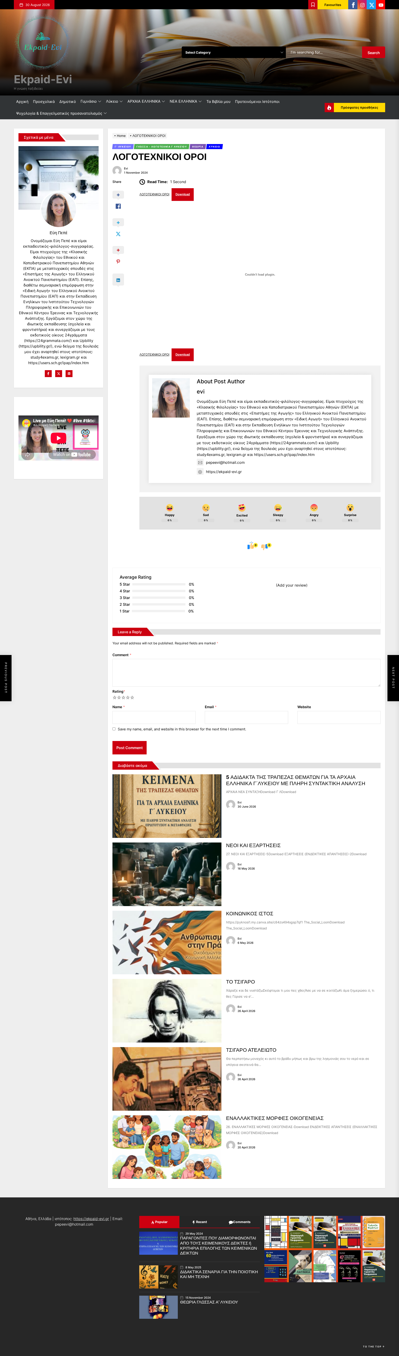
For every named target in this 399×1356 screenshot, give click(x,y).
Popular (161, 1222)
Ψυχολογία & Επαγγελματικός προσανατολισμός (59, 113)
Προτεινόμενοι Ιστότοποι (257, 101)
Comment (121, 655)
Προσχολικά (44, 101)
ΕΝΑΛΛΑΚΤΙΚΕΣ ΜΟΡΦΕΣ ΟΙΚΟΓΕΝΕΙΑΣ (275, 1118)
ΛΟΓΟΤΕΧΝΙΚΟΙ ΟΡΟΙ (154, 194)
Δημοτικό (67, 101)
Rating (118, 691)
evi (126, 168)
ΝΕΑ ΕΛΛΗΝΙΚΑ (183, 101)
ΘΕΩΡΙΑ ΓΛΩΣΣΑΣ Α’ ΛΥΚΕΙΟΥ (209, 1302)
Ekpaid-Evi (43, 79)
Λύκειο (112, 101)
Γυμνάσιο (89, 101)
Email (211, 707)
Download (182, 194)
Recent (201, 1222)
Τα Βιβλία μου (218, 101)
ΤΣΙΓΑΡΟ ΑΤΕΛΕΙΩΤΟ (251, 1050)
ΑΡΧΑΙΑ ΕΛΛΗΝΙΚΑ (143, 101)
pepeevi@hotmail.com (225, 462)
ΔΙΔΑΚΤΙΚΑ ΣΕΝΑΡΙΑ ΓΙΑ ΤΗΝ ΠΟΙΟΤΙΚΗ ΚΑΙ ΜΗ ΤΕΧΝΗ (219, 1274)
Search (374, 52)
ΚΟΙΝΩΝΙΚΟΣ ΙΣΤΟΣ (249, 913)
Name (118, 707)
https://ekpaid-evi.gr (224, 471)
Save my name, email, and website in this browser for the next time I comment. (182, 729)
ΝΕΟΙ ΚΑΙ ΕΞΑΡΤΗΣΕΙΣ (253, 845)
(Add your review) (292, 585)
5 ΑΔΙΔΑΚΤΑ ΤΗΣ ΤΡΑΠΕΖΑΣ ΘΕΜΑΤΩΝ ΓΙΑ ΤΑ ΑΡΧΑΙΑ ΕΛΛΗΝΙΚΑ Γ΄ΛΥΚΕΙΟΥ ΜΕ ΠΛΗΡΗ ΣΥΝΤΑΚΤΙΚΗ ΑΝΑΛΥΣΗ (295, 780)
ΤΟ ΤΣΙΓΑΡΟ (240, 982)
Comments (241, 1222)
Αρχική (22, 101)
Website (304, 707)
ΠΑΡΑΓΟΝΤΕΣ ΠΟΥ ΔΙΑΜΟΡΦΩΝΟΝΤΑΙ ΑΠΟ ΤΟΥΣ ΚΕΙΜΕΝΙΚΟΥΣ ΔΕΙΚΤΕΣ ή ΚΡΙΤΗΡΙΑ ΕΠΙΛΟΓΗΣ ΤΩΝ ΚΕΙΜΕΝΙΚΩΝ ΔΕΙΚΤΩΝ (218, 1246)
